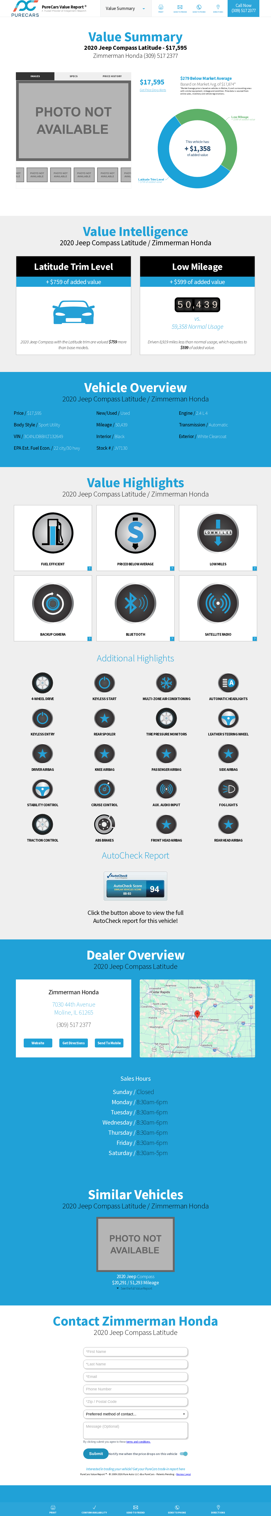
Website (38, 1043)
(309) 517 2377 (161, 55)
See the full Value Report (136, 1288)
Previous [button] (11, 123)
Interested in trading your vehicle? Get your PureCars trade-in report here (135, 1469)
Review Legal (183, 1474)
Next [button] (136, 123)
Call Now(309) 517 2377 (243, 8)
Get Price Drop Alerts (153, 89)
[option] (73, 120)
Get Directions (73, 1043)
